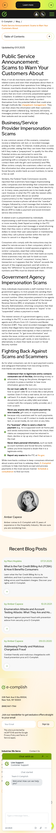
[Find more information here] (27, 792)
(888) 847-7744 (9, 706)
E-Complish (7, 21)
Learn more (28, 5)
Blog (18, 21)
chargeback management (34, 105)
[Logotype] (4, 14)
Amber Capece (13, 517)
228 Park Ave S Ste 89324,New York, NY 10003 (14, 698)
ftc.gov (41, 455)
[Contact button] (36, 14)
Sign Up (45, 724)
